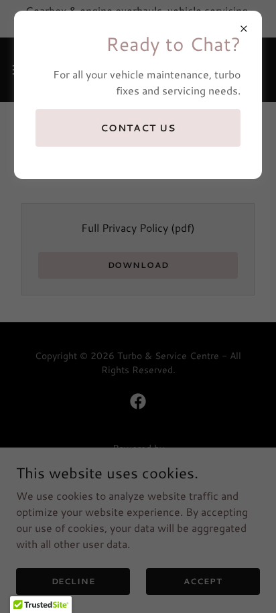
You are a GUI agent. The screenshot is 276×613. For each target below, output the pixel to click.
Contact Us (138, 128)
